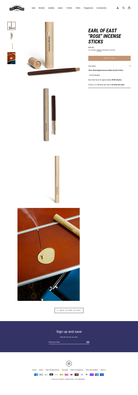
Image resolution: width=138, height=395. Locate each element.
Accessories (101, 8)
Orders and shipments (76, 370)
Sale (33, 8)
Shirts (78, 8)
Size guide (65, 370)
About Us (103, 370)
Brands (42, 8)
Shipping (99, 50)
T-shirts (69, 8)
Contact (34, 370)
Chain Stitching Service (52, 370)
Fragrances (88, 8)
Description (92, 66)
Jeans (60, 8)
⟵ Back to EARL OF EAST (69, 310)
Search (41, 370)
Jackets (51, 8)
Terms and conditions (92, 370)
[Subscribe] (87, 342)
